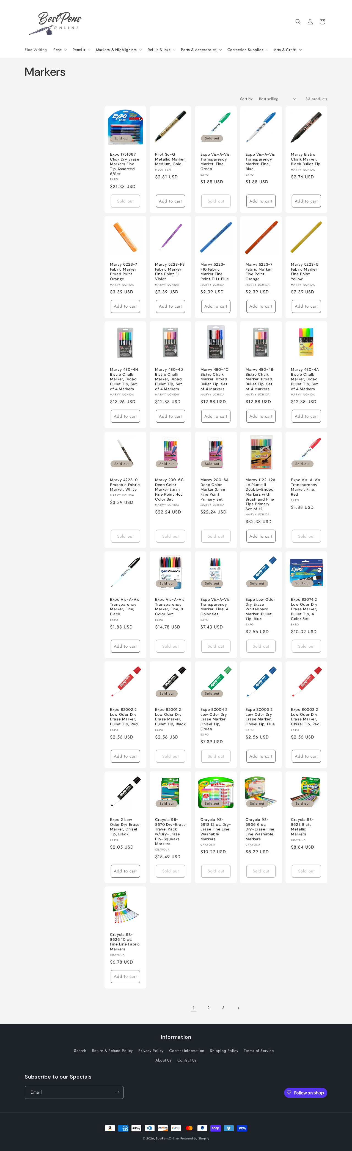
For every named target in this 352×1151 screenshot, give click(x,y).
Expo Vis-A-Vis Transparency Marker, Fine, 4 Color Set (215, 606)
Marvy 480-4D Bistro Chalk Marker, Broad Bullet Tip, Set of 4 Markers (169, 379)
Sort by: (247, 99)
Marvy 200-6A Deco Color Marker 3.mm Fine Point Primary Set (214, 489)
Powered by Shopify (195, 1138)
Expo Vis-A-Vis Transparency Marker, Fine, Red (305, 487)
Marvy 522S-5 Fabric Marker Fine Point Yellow (304, 271)
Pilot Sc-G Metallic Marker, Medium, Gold (170, 159)
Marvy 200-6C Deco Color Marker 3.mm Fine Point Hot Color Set (169, 489)
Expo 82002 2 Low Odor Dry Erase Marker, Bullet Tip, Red (124, 716)
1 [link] (194, 1008)
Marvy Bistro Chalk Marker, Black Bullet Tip (306, 159)
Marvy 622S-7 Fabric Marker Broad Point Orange (123, 271)
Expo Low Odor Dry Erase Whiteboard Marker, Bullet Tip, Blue (260, 609)
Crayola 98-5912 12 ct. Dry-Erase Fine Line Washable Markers (215, 829)
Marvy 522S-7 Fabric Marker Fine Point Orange (259, 271)
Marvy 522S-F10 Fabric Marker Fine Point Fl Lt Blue (214, 271)
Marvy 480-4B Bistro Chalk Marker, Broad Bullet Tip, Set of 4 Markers (259, 379)
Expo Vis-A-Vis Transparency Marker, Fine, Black (124, 606)
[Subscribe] (117, 1092)
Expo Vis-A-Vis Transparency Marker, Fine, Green (215, 161)
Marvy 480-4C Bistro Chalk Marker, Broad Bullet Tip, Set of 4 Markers (214, 379)
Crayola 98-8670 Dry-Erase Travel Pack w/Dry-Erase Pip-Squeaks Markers (170, 831)
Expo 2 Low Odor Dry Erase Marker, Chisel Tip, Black (125, 826)
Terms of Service (259, 1050)
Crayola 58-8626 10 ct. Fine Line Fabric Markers (125, 941)
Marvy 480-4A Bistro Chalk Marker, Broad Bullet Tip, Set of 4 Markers (305, 379)
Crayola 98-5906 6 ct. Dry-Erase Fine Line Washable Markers (260, 829)
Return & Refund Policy (112, 1050)
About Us (163, 1060)
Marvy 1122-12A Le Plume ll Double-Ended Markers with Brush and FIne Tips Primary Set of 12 (261, 494)
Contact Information (186, 1050)
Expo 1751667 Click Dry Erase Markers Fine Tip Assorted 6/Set (124, 164)
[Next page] (238, 1008)
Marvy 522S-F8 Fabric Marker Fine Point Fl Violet (170, 271)
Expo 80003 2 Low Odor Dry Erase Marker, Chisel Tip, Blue (260, 716)
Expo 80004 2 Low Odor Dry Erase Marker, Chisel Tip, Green (214, 719)
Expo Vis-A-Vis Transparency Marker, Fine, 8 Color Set (170, 606)
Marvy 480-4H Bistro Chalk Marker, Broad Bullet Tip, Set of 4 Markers (124, 379)
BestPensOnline (167, 1138)
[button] (59, 49)
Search (80, 1050)
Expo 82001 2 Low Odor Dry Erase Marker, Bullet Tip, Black (170, 716)
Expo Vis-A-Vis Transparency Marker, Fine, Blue (260, 161)
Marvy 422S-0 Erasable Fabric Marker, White (125, 485)
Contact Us (187, 1060)
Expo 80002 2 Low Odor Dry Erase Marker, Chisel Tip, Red (305, 716)
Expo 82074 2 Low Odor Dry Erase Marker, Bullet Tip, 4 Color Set (304, 609)
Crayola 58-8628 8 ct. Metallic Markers (302, 826)
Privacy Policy (150, 1050)
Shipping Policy (224, 1050)
